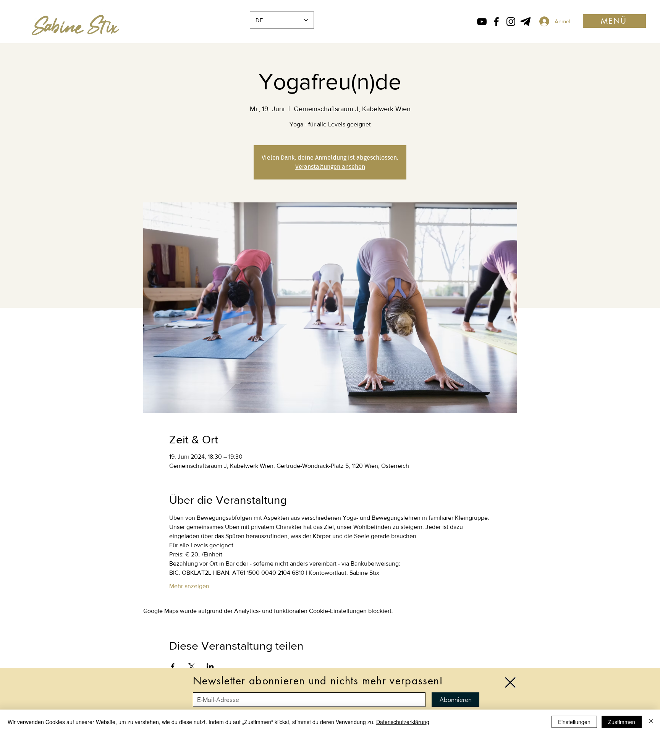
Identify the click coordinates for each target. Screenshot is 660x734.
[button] (510, 682)
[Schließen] (650, 722)
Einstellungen (574, 722)
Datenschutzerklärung (402, 722)
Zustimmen (621, 722)
